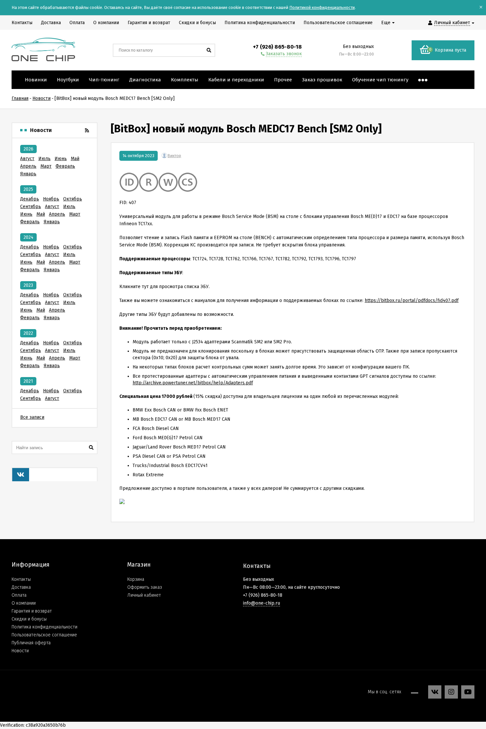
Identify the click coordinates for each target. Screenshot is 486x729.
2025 (28, 189)
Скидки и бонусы (29, 619)
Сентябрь (30, 206)
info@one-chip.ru (261, 603)
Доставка (21, 587)
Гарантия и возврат (32, 611)
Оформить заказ (144, 587)
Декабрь (29, 199)
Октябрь (72, 199)
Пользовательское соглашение (44, 635)
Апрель (28, 166)
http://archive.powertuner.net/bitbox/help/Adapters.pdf (193, 383)
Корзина (135, 579)
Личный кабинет (144, 595)
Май (75, 158)
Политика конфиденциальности (44, 627)
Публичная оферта (31, 643)
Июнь (61, 158)
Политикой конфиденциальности (322, 7)
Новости (20, 651)
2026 (28, 149)
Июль (44, 158)
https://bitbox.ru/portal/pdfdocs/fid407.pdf (412, 300)
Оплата (19, 595)
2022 (28, 333)
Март (46, 166)
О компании (24, 603)
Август (27, 158)
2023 (28, 285)
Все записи (32, 417)
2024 (28, 237)
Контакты (21, 579)
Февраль (65, 166)
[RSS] (87, 130)
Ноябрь (51, 199)
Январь (28, 174)
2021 (28, 381)
